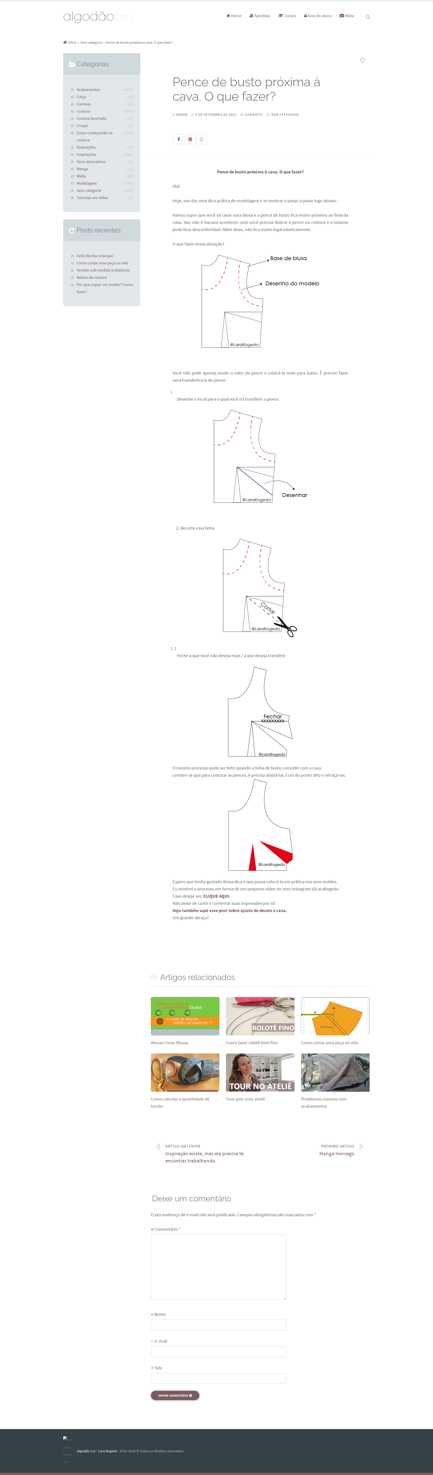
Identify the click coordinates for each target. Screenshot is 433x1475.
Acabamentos (88, 89)
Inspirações (86, 154)
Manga (82, 168)
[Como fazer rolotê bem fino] (260, 1034)
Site (158, 1368)
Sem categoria (285, 114)
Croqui (82, 125)
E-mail (161, 1341)
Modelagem (87, 183)
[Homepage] (98, 17)
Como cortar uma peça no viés (329, 1042)
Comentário (167, 1229)
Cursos (289, 15)
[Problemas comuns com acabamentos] (335, 1090)
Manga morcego (336, 1150)
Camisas (84, 104)
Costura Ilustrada (91, 118)
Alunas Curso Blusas (169, 1042)
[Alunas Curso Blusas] (185, 1027)
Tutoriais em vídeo (92, 197)
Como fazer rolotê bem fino (252, 1042)
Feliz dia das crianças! (95, 255)
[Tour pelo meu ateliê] (260, 1090)
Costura (83, 111)
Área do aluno (319, 15)
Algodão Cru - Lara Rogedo (97, 1451)
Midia (349, 15)
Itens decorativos (91, 161)
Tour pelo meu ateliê (245, 1099)
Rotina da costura (92, 277)
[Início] (70, 1451)
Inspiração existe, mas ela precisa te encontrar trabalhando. (204, 1154)
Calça (81, 96)
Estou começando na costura (95, 136)
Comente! (254, 114)
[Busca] (363, 11)
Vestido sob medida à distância (103, 270)
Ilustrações (86, 147)
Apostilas (261, 15)
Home (236, 15)
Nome (160, 1314)
